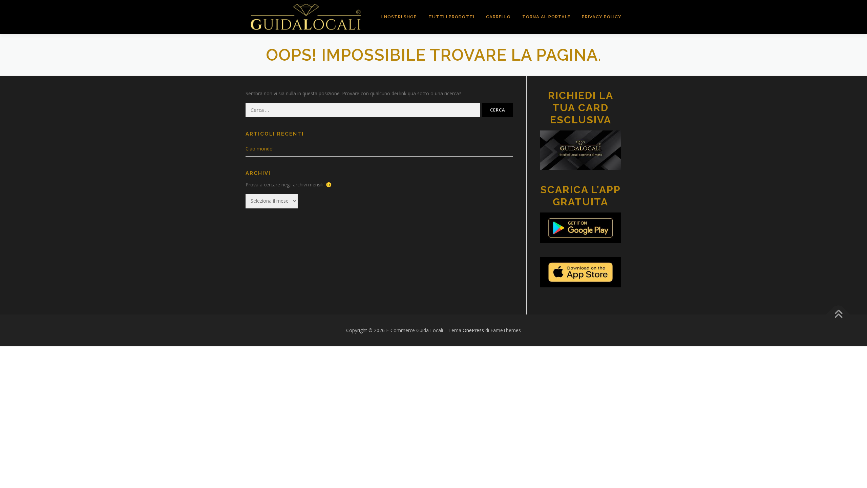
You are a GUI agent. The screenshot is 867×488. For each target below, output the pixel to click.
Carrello (498, 16)
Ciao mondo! (260, 148)
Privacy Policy (601, 16)
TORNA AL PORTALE (546, 16)
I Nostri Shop (399, 16)
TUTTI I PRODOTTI (451, 16)
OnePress (473, 330)
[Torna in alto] (838, 315)
